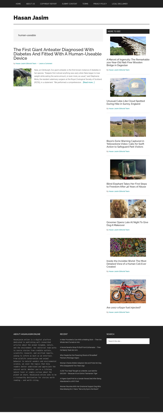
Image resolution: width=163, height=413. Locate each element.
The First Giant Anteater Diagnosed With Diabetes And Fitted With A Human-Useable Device (57, 54)
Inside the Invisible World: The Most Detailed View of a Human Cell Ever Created (126, 264)
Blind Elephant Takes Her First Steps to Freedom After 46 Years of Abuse (127, 185)
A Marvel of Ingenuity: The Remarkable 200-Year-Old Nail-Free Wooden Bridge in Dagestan (128, 62)
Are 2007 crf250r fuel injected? (124, 307)
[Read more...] (89, 82)
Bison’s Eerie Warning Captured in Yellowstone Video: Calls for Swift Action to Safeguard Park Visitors (125, 144)
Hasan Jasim (30, 17)
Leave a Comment (45, 63)
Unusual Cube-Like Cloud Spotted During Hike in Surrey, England (126, 102)
